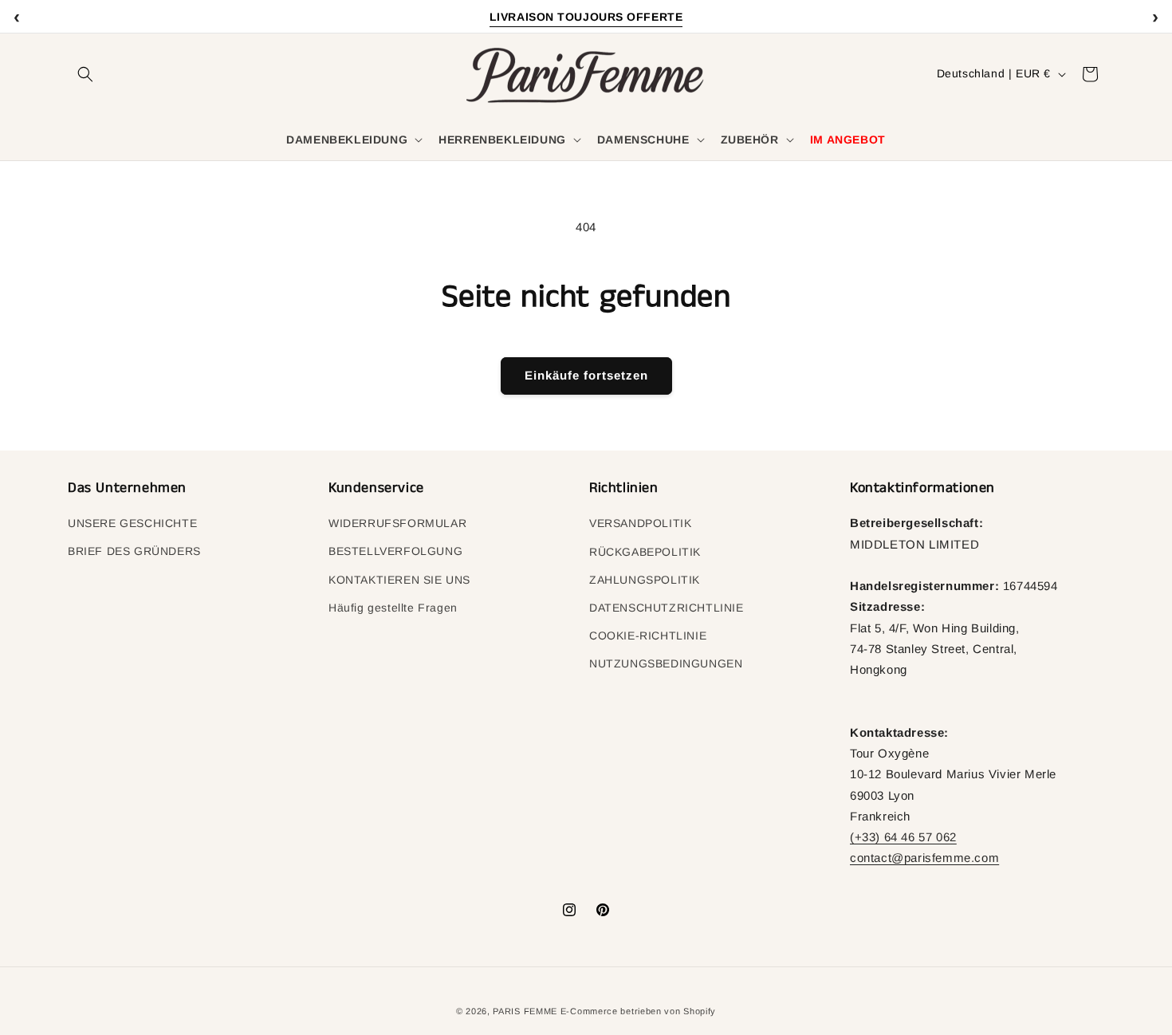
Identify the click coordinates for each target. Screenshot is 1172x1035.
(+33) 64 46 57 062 (903, 837)
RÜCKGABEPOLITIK (645, 551)
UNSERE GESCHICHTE (132, 523)
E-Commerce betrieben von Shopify (638, 1011)
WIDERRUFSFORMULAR (397, 523)
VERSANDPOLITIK (640, 523)
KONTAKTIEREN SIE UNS (399, 579)
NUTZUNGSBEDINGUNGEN (665, 663)
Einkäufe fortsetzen (586, 375)
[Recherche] (85, 74)
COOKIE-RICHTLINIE (647, 635)
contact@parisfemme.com (924, 857)
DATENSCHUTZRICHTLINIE (666, 607)
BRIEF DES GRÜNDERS (134, 551)
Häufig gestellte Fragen (393, 607)
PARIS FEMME (525, 1011)
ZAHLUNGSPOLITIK (644, 579)
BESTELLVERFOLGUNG (395, 551)
